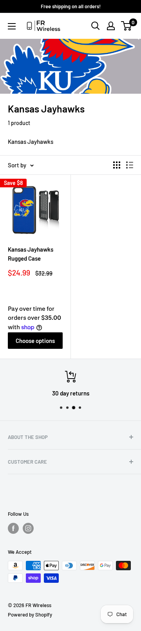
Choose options (35, 340)
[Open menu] (12, 26)
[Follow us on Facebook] (13, 528)
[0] (127, 26)
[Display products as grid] (116, 165)
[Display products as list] (129, 165)
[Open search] (95, 26)
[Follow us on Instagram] (28, 528)
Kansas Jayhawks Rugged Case (30, 254)
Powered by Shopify (30, 614)
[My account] (111, 26)
